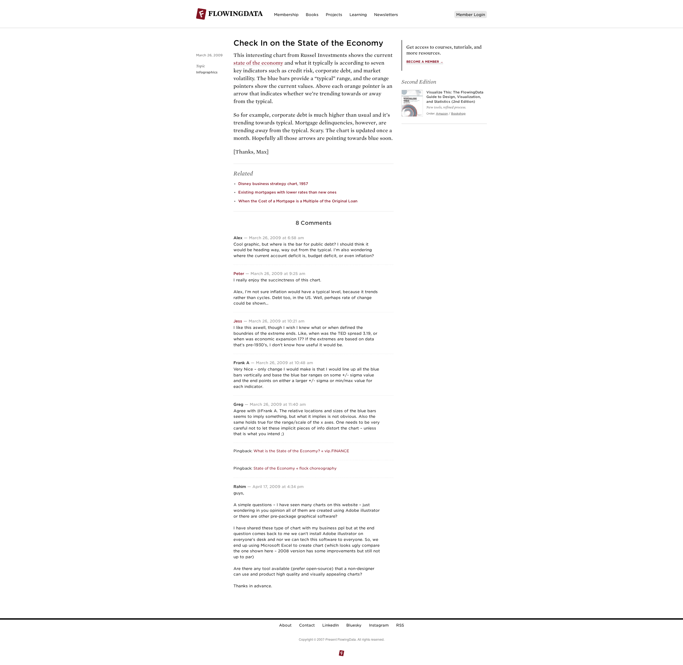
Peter (238, 273)
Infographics (206, 72)
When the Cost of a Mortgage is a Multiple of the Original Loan (298, 201)
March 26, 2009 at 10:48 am (284, 362)
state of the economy (258, 63)
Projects (334, 14)
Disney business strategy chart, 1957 (273, 184)
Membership (286, 14)
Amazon (442, 113)
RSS (400, 625)
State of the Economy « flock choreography (295, 468)
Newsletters (386, 14)
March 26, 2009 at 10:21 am (276, 321)
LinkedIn (330, 625)
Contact (307, 625)
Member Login (470, 14)
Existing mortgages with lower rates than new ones (287, 192)
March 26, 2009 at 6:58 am (276, 237)
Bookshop (458, 113)
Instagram (379, 625)
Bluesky (354, 625)
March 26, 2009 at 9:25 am (278, 273)
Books (312, 14)
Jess (237, 321)
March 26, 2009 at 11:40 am (278, 404)
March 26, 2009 (209, 55)
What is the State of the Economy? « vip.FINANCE (301, 451)
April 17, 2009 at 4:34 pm (278, 486)
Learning (358, 14)
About (285, 625)
